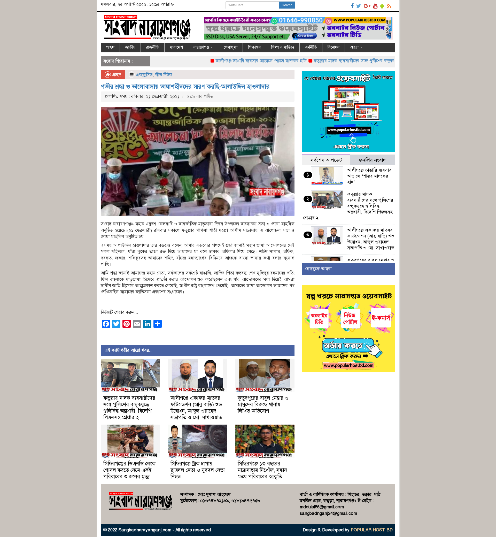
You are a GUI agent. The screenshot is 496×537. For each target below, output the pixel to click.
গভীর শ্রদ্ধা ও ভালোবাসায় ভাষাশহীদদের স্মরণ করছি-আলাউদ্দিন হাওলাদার (185, 86)
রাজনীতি (152, 47)
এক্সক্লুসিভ (144, 75)
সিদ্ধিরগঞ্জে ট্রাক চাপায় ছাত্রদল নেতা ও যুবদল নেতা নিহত (198, 470)
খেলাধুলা (230, 47)
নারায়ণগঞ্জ (201, 47)
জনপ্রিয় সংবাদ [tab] (372, 160)
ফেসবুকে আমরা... (320, 269)
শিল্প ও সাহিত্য (282, 47)
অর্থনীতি (311, 47)
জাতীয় (130, 47)
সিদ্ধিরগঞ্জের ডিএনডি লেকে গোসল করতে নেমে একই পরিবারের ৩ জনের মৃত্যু (129, 470)
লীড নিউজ (163, 75)
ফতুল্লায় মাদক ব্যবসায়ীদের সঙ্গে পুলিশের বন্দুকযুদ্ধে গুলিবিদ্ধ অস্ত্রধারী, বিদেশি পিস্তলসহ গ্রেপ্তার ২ (375, 61)
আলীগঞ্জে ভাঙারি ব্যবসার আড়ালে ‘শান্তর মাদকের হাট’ (243, 61)
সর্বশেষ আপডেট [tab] (326, 160)
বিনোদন (333, 47)
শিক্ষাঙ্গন (254, 47)
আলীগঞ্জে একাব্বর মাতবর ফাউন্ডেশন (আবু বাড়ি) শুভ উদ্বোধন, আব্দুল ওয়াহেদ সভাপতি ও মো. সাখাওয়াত (196, 408)
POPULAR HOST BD (372, 530)
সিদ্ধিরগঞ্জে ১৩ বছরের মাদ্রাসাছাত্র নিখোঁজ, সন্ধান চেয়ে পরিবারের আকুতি (262, 470)
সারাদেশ (176, 47)
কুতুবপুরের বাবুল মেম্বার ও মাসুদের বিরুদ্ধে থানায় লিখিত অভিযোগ (263, 404)
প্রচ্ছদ (110, 47)
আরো (355, 47)
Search (287, 5)
